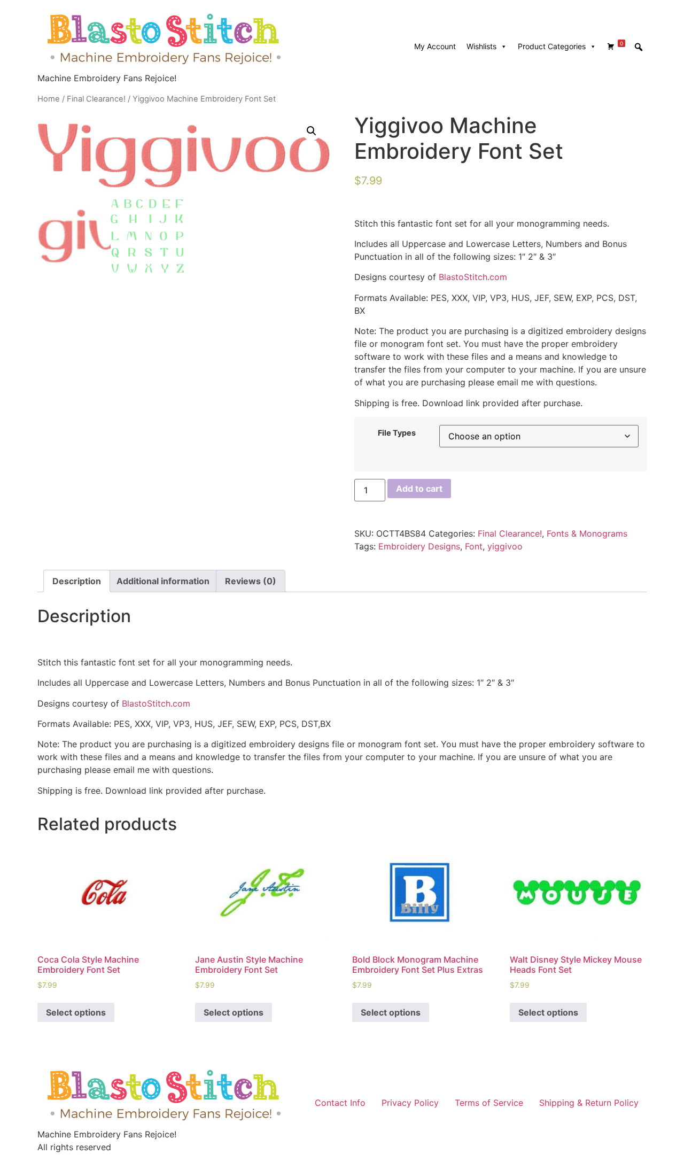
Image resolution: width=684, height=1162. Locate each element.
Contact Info (340, 1102)
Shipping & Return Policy (589, 1102)
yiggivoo (505, 546)
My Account (435, 46)
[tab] (76, 581)
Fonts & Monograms (587, 533)
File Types (397, 433)
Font (474, 546)
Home (48, 99)
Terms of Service (489, 1102)
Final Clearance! (96, 99)
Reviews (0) (250, 581)
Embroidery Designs (419, 546)
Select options (76, 1012)
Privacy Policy (410, 1102)
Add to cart (419, 488)
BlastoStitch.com (473, 277)
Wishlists (481, 46)
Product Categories (552, 46)
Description (76, 581)
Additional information (162, 581)
